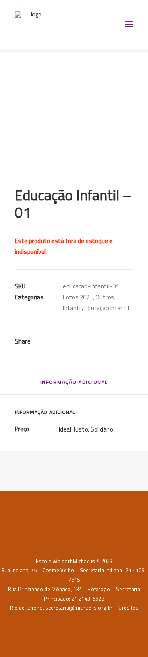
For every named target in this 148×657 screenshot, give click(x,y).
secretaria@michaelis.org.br (79, 608)
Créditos (128, 608)
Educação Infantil (106, 308)
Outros (104, 297)
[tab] (74, 385)
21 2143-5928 (88, 598)
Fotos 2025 (78, 297)
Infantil (72, 308)
